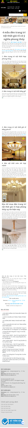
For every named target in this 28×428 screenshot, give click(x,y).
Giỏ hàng (23, 11)
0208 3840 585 (10, 7)
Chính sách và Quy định (9, 402)
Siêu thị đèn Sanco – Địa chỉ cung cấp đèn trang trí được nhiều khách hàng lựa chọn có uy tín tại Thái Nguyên (14, 345)
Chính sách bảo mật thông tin (7, 404)
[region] (14, 20)
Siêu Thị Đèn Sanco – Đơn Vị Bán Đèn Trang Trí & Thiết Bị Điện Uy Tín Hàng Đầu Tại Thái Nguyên (14, 328)
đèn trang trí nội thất (16, 42)
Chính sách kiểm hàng (5, 406)
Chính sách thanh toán (5, 408)
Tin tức (7, 26)
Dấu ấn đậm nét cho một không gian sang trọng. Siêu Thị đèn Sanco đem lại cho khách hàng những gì (13, 359)
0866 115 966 (10, 8)
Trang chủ (3, 26)
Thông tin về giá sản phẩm (6, 412)
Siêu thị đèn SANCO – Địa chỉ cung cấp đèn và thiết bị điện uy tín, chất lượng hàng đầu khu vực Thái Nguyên (14, 337)
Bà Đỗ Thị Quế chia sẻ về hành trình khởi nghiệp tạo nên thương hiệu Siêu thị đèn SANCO (13, 351)
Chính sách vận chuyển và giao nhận (8, 410)
